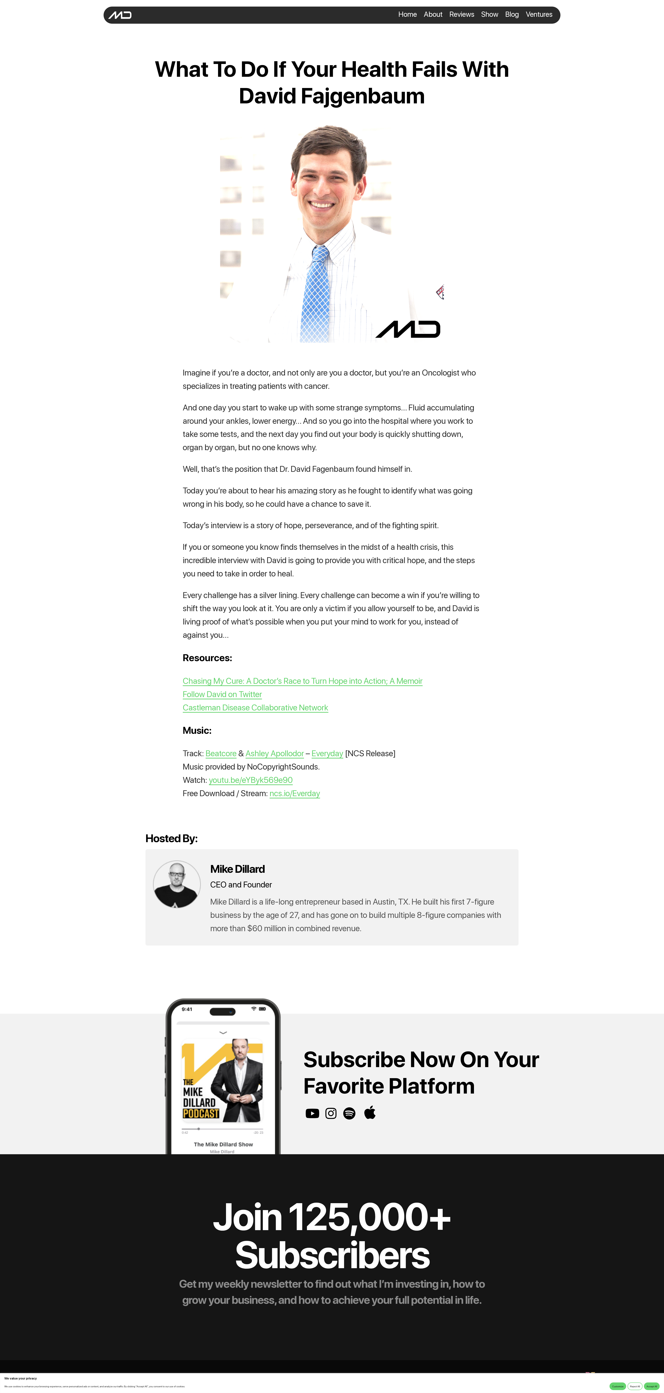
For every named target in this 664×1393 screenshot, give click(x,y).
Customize (618, 1386)
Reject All (635, 1386)
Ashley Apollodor (275, 752)
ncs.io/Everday (295, 792)
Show (489, 15)
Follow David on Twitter (222, 693)
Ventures (539, 15)
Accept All (652, 1386)
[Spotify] (349, 1113)
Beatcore (221, 752)
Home (407, 15)
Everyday (327, 752)
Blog (512, 15)
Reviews (461, 15)
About (433, 15)
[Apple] (370, 1112)
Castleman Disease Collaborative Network (255, 706)
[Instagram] (331, 1113)
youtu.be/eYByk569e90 (251, 779)
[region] (332, 1383)
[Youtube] (312, 1113)
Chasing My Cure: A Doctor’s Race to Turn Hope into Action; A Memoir (303, 680)
